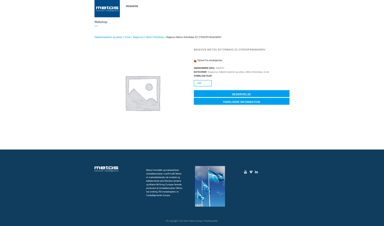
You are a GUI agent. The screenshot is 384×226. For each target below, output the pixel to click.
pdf (200, 83)
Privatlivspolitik (210, 220)
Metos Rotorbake (155, 37)
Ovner (128, 37)
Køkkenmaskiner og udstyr (108, 37)
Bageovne (138, 37)
